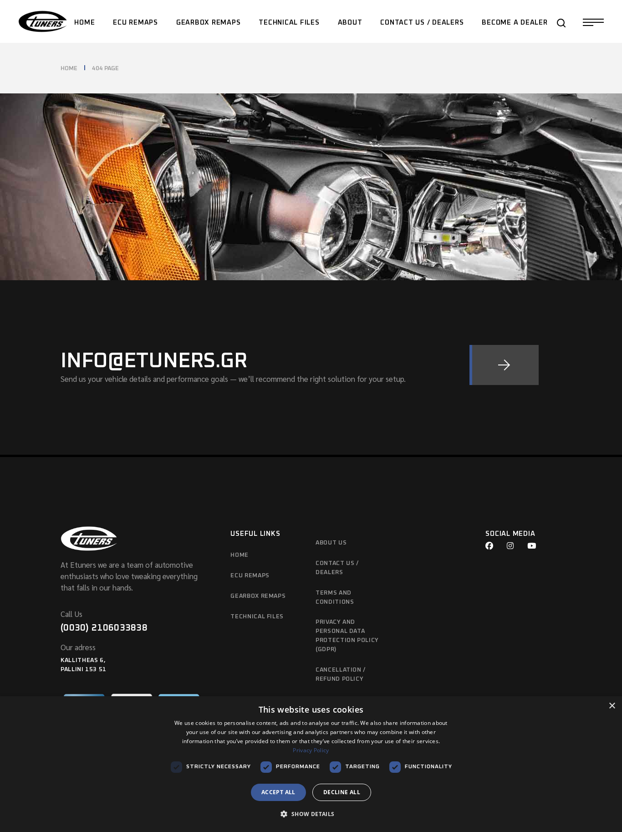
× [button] (611, 706)
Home (239, 555)
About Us (331, 543)
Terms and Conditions (335, 597)
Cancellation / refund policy (341, 674)
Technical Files (257, 617)
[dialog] (311, 764)
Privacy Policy (311, 750)
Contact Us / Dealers (337, 567)
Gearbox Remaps (258, 596)
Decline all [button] (341, 792)
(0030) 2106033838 (104, 627)
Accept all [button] (278, 792)
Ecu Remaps (250, 576)
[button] (310, 814)
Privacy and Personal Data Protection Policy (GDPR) (347, 635)
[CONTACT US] (504, 365)
